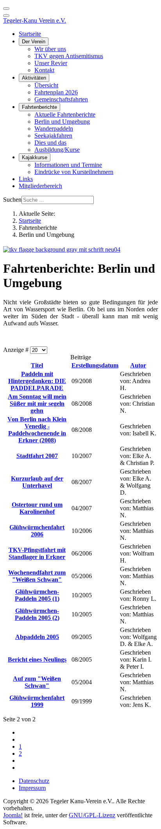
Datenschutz (34, 781)
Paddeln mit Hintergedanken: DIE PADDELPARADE (37, 381)
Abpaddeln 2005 (37, 637)
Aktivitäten (34, 78)
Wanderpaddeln (53, 128)
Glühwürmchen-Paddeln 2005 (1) (37, 595)
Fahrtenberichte (39, 107)
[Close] (6, 15)
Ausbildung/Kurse (57, 149)
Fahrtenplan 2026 (56, 92)
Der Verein (33, 41)
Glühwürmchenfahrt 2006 (36, 531)
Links (26, 179)
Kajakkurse (34, 157)
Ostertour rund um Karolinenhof (37, 508)
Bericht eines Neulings (37, 659)
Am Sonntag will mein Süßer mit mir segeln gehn (37, 403)
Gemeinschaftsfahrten (61, 99)
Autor (138, 365)
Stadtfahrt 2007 (37, 456)
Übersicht (46, 85)
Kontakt (44, 70)
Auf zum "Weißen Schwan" (37, 682)
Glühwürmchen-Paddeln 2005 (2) (37, 614)
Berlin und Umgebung (62, 121)
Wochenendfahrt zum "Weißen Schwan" (37, 576)
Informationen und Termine (68, 165)
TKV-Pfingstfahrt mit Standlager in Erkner (37, 553)
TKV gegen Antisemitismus (68, 56)
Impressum (32, 788)
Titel (37, 365)
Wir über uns (50, 49)
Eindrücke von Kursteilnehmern (73, 172)
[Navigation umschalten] (6, 8)
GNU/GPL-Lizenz (92, 815)
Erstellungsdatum (95, 365)
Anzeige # (16, 349)
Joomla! (13, 815)
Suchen (12, 199)
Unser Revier (50, 63)
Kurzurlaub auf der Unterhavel (37, 482)
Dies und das (50, 142)
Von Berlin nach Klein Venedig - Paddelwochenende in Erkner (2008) (36, 430)
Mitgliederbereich (40, 186)
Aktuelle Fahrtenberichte (64, 114)
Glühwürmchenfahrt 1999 (36, 701)
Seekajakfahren (53, 135)
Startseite (30, 33)
